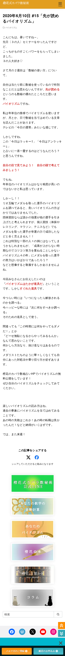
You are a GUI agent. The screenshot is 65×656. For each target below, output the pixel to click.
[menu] (60, 4)
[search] (58, 614)
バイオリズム (11, 27)
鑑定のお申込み (47, 651)
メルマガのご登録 (15, 651)
